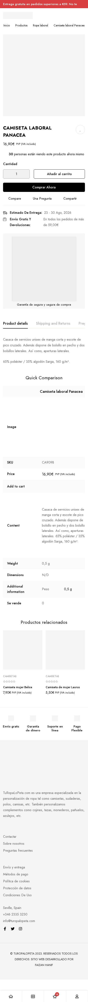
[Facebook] (5, 929)
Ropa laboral (40, 25)
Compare (14, 198)
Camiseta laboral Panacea (61, 391)
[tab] (15, 323)
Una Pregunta (42, 198)
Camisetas (10, 676)
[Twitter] (13, 929)
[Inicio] (11, 996)
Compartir (70, 198)
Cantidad (10, 164)
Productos (21, 25)
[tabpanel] (44, 351)
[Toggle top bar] (84, 4)
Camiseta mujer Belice (17, 687)
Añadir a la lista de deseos (80, 129)
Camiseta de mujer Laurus (63, 687)
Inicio (6, 25)
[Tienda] (33, 996)
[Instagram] (20, 929)
